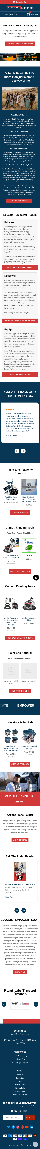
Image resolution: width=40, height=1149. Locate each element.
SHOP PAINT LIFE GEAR (20, 691)
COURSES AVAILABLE (20, 512)
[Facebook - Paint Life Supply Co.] (13, 1127)
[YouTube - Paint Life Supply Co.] (27, 1127)
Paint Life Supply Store (19, 201)
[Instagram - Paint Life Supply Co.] (18, 1127)
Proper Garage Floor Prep (20, 884)
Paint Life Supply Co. (23, 1145)
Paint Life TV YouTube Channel (20, 267)
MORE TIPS (19, 802)
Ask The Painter (20, 840)
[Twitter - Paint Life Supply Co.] (8, 1127)
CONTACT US (20, 972)
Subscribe (30, 1117)
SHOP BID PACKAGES (20, 764)
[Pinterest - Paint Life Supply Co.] (22, 1127)
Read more (9, 897)
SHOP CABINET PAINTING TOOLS (20, 638)
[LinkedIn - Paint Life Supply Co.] (31, 1127)
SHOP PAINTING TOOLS (20, 571)
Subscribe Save (21, 2)
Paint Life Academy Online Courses (20, 321)
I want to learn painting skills (20, 44)
